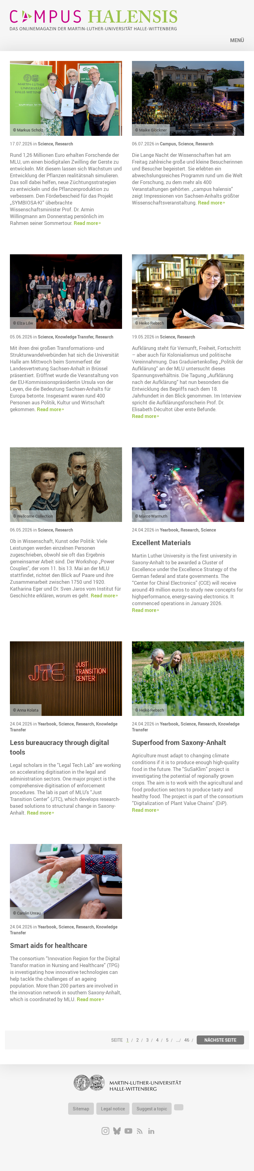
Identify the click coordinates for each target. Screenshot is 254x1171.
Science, (46, 144)
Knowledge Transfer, (75, 337)
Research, (191, 530)
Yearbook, (170, 530)
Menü (237, 40)
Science (208, 530)
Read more (86, 223)
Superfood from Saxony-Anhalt (179, 742)
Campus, (169, 144)
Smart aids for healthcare (48, 945)
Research (64, 144)
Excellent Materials (161, 542)
